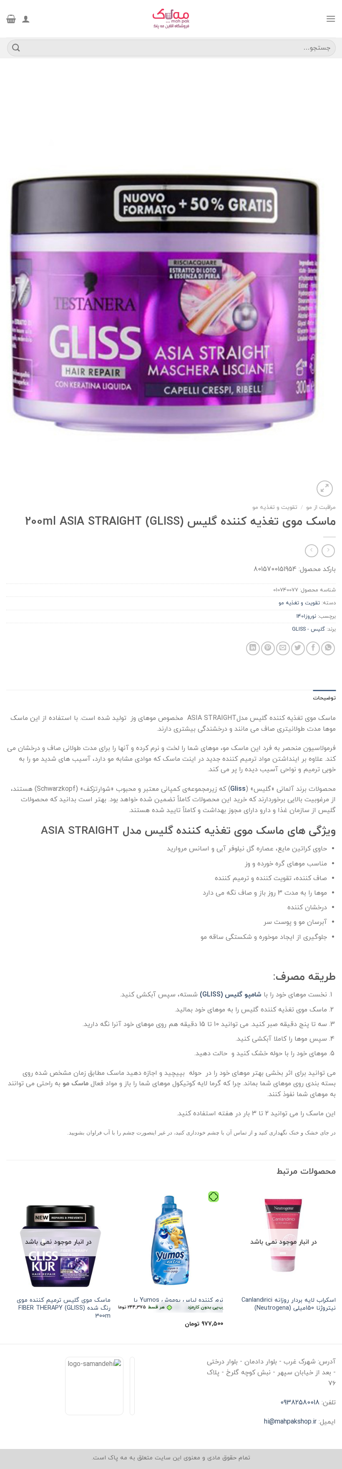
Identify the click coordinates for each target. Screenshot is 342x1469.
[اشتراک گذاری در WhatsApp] (328, 648)
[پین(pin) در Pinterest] (268, 648)
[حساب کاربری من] (26, 19)
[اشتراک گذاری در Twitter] (298, 648)
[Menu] (331, 18)
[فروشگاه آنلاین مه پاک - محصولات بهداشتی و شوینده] (171, 19)
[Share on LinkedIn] (253, 648)
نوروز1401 (306, 616)
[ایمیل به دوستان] (283, 648)
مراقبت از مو (321, 507)
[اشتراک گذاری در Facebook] (313, 648)
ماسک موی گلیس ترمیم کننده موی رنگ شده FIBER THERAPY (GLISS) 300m (64, 1308)
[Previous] (335, 1264)
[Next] (6, 1264)
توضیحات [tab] (324, 698)
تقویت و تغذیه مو (274, 507)
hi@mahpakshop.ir (290, 1421)
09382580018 (299, 1402)
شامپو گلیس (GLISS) (231, 994)
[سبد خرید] (11, 19)
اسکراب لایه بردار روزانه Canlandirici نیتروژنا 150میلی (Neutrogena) (288, 1304)
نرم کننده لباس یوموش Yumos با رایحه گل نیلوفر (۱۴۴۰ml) (171, 1304)
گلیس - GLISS (308, 629)
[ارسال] (16, 48)
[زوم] (325, 488)
